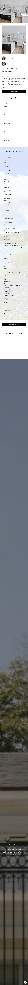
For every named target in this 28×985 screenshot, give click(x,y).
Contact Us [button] (14, 858)
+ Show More (5, 87)
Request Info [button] (14, 91)
